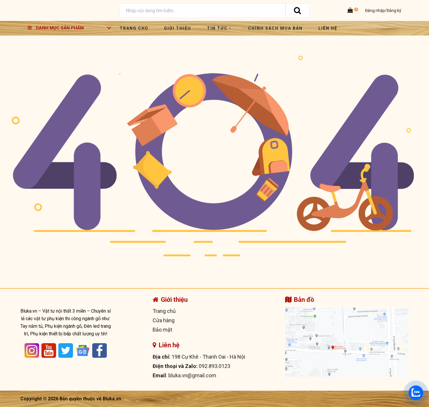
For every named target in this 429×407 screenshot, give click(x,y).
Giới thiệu (177, 28)
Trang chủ (134, 28)
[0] (351, 11)
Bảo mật (162, 330)
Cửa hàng (164, 320)
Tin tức (217, 28)
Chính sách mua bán (275, 28)
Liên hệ (327, 28)
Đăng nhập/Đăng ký (382, 10)
